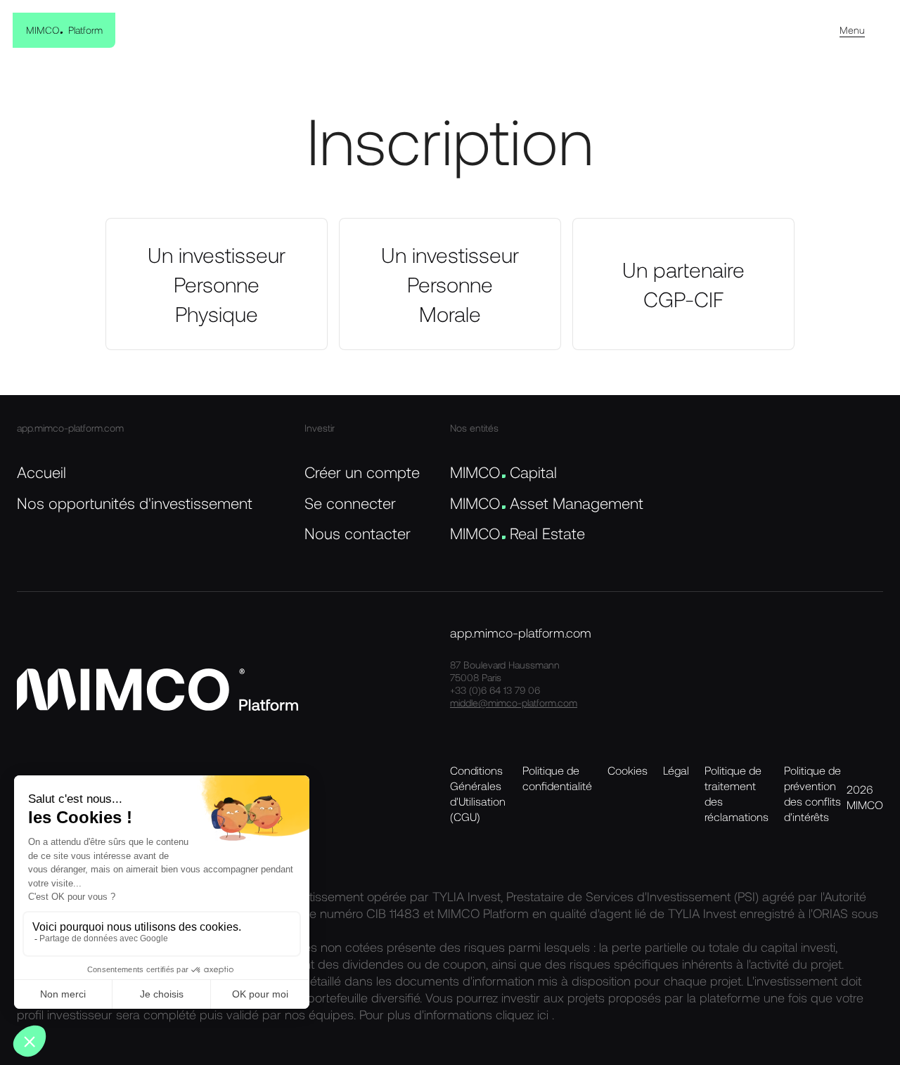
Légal (676, 770)
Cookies (628, 770)
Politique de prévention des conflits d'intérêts (812, 793)
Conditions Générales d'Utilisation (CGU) (478, 793)
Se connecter (350, 502)
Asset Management (546, 502)
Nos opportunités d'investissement (134, 502)
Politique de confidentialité (557, 777)
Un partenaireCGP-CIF (683, 284)
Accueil (41, 472)
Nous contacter (357, 533)
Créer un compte (362, 472)
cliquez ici (524, 1014)
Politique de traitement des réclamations (737, 793)
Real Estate (517, 533)
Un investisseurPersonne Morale (450, 284)
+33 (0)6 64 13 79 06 (495, 690)
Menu (852, 30)
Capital (503, 472)
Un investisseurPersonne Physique (216, 284)
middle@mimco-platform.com (513, 703)
